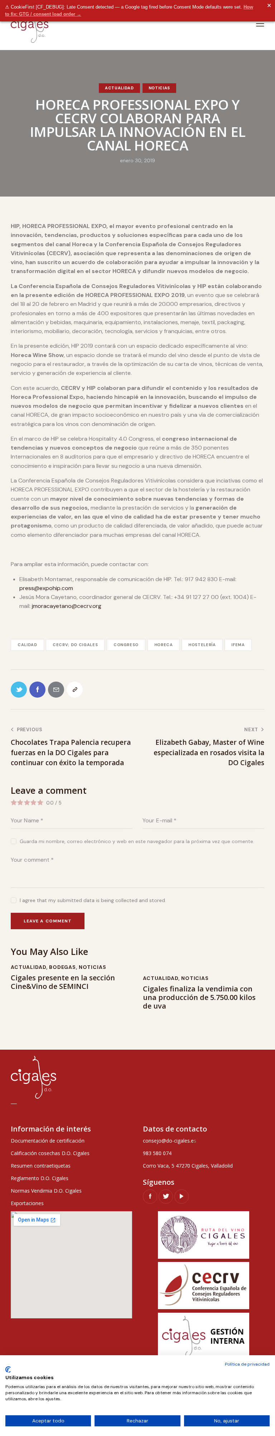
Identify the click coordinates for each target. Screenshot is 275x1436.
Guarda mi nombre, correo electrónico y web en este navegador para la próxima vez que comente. (137, 841)
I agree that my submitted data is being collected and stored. (93, 900)
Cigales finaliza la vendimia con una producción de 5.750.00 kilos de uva (199, 997)
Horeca (163, 644)
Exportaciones (27, 1203)
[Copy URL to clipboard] (75, 690)
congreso (126, 644)
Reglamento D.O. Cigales (39, 1178)
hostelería (202, 644)
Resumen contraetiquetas (41, 1165)
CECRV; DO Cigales (75, 644)
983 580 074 (157, 1153)
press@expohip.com (46, 588)
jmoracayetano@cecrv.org (66, 606)
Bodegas (62, 967)
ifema (238, 644)
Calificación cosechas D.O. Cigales (50, 1153)
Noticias (159, 87)
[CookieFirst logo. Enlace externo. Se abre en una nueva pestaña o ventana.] (8, 1369)
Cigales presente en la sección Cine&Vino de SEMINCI (63, 982)
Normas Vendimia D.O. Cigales (46, 1190)
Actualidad (119, 87)
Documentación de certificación (48, 1140)
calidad (27, 644)
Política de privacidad (247, 1364)
